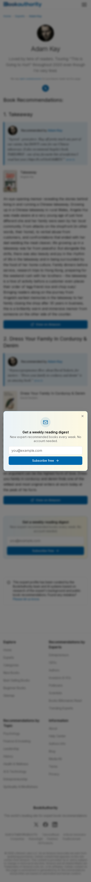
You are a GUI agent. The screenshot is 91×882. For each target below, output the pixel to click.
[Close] (82, 416)
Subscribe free (43, 460)
